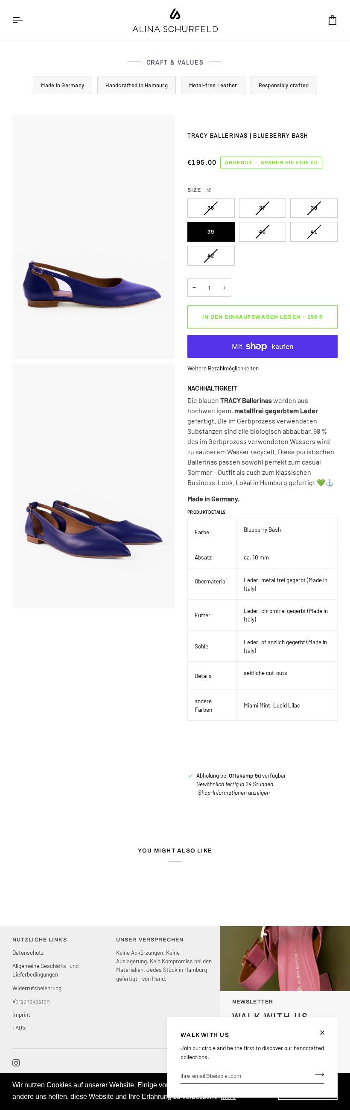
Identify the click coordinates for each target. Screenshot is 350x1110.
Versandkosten (31, 1001)
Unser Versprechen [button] (150, 940)
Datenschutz (28, 952)
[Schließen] (326, 1032)
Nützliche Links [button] (39, 940)
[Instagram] (16, 1063)
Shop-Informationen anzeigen (234, 792)
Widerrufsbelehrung (36, 988)
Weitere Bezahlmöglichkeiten (223, 368)
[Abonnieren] (317, 1074)
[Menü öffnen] (25, 20)
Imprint (21, 1014)
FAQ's (19, 1027)
